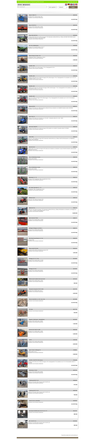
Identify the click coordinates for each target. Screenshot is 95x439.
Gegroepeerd (27, 4)
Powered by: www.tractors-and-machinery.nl (69, 435)
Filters (20, 4)
